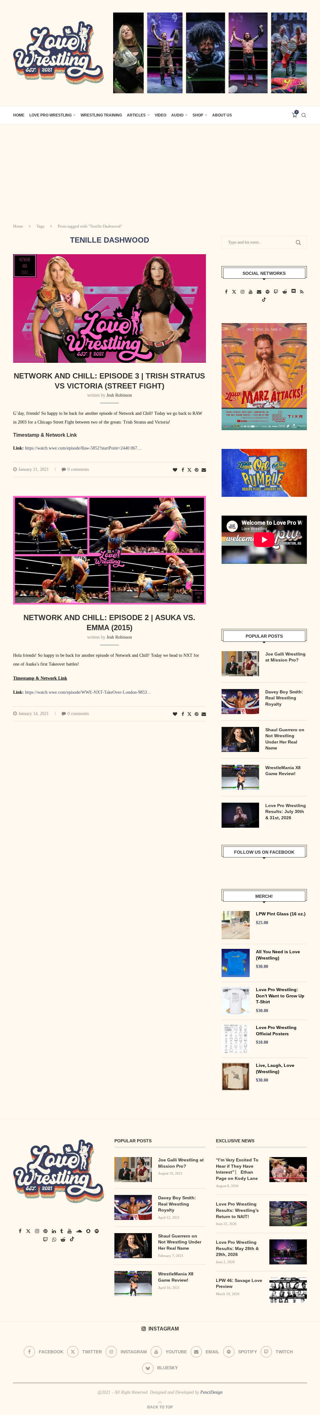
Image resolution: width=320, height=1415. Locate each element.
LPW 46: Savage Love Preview (239, 1283)
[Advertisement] (160, 171)
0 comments (78, 469)
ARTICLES (136, 115)
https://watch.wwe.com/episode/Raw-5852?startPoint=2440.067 (81, 448)
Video (160, 115)
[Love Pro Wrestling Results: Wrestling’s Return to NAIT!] (288, 1213)
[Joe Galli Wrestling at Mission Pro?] (240, 663)
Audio (177, 115)
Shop (197, 115)
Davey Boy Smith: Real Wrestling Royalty (284, 698)
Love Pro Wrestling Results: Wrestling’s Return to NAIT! (237, 1210)
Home (18, 226)
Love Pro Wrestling (50, 115)
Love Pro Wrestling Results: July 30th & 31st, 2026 (285, 811)
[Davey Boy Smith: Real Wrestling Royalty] (240, 701)
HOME (18, 115)
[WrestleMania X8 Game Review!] (240, 777)
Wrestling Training (101, 115)
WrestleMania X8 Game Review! (283, 770)
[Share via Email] (204, 470)
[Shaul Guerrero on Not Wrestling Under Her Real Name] (240, 739)
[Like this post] (175, 470)
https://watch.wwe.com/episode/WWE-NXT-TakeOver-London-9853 (86, 692)
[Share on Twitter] (189, 470)
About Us (222, 115)
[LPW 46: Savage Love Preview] (288, 1290)
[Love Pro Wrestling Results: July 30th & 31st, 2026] (240, 815)
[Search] (304, 115)
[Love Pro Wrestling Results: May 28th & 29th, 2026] (288, 1251)
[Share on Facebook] (183, 470)
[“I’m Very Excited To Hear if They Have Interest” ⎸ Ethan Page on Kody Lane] (288, 1169)
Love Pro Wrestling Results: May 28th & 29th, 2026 (237, 1248)
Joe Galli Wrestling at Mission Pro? (285, 657)
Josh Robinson (119, 395)
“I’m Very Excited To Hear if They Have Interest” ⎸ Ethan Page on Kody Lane (237, 1169)
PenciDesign (211, 1392)
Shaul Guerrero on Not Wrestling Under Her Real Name (284, 739)
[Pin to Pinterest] (196, 470)
